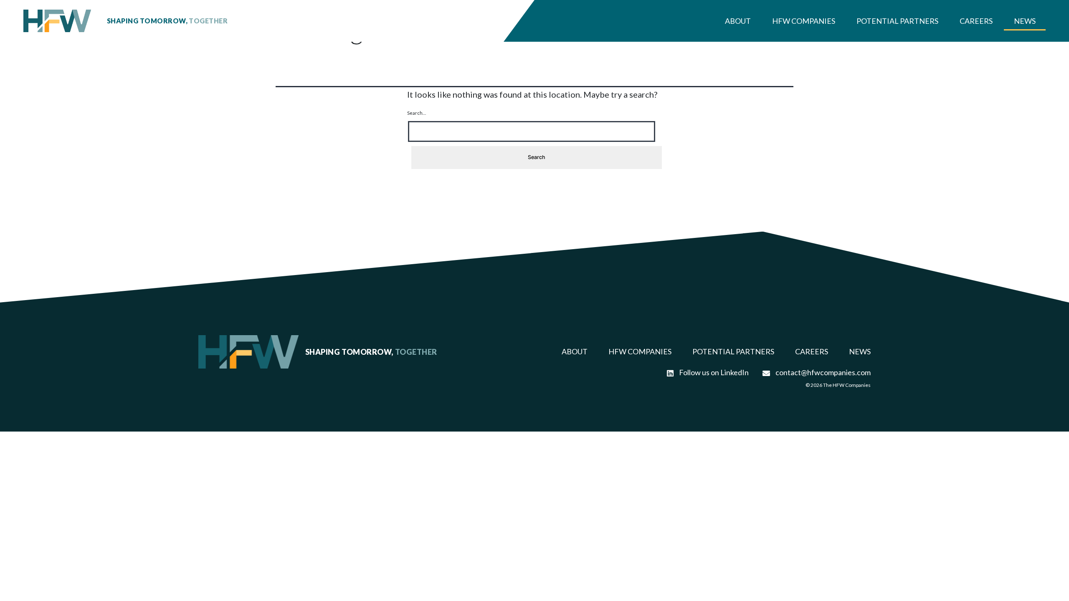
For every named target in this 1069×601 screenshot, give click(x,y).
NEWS (860, 351)
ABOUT (575, 351)
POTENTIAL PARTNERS (733, 351)
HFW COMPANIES (639, 351)
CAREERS (811, 351)
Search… (416, 113)
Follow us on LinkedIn (713, 372)
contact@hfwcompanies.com (822, 372)
